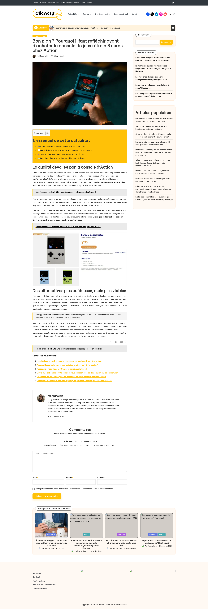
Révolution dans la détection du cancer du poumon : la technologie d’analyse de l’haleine (153, 69)
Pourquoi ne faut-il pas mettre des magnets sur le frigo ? (62, 369)
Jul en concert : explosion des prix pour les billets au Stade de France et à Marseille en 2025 (152, 163)
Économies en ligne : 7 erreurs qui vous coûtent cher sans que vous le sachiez (88, 28)
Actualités (51, 534)
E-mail (69, 477)
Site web (101, 477)
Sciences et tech (40, 36)
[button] (56, 416)
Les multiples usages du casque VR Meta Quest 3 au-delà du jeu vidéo (153, 95)
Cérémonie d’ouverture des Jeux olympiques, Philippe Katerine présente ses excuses (74, 381)
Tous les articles (39, 588)
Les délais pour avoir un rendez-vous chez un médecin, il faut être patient (69, 361)
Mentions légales (40, 581)
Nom (35, 477)
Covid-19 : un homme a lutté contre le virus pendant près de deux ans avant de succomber (77, 373)
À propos (36, 573)
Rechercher (143, 35)
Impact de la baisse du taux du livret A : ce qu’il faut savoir (152, 86)
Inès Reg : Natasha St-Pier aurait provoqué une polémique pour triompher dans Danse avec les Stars (153, 189)
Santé (86, 534)
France (161, 534)
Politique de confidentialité (44, 584)
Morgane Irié (55, 395)
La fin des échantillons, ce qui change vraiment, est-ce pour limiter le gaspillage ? (154, 200)
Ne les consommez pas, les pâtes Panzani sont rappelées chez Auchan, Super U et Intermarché (153, 152)
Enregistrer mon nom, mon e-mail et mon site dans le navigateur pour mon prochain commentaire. (74, 489)
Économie (121, 534)
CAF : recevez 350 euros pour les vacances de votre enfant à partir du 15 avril (71, 377)
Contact (36, 577)
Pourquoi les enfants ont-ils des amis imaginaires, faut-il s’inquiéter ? (67, 365)
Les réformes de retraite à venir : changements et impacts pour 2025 (151, 78)
